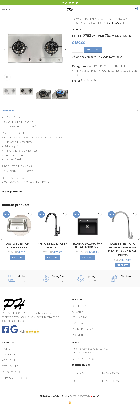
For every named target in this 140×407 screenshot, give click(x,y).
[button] (5, 49)
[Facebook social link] (63, 3)
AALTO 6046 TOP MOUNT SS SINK (17, 245)
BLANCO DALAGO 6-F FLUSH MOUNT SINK (87, 245)
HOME (6, 348)
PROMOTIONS (80, 335)
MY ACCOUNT (11, 354)
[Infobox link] (19, 278)
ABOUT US (8, 360)
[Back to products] (77, 29)
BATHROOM (79, 305)
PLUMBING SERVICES (85, 329)
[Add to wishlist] (29, 213)
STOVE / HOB (80, 23)
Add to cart (93, 50)
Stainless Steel (115, 23)
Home (75, 18)
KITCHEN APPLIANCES (111, 18)
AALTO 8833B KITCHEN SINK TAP (52, 245)
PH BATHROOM (99, 70)
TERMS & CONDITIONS (16, 377)
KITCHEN (88, 18)
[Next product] (80, 29)
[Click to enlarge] (7, 77)
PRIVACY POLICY (12, 372)
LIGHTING (78, 323)
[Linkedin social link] (73, 3)
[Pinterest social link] (70, 3)
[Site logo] (70, 9)
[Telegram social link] (76, 3)
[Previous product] (73, 29)
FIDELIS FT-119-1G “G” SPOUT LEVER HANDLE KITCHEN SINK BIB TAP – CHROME (122, 249)
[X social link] (66, 3)
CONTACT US (10, 366)
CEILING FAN (80, 317)
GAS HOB (97, 23)
